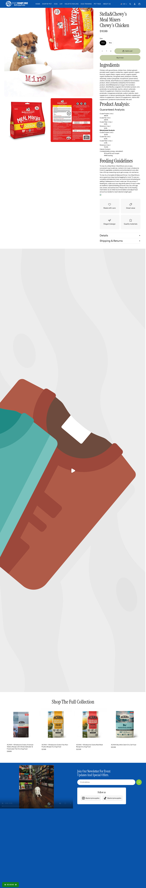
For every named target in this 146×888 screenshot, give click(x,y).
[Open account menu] (134, 4)
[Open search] (130, 4)
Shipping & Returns (111, 240)
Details (104, 235)
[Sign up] (139, 782)
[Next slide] (34, 724)
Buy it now (120, 58)
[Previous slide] (7, 724)
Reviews (10, 884)
